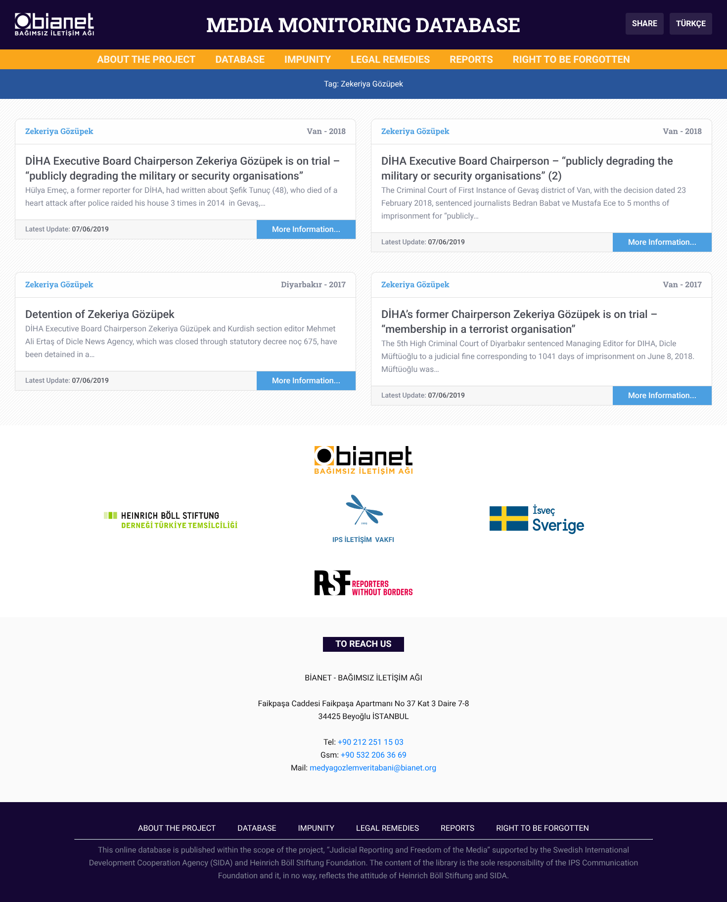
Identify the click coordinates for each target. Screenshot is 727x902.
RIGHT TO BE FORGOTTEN (571, 59)
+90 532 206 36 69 (374, 755)
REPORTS (471, 59)
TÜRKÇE (691, 23)
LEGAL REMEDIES (390, 59)
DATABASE (240, 59)
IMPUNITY (307, 59)
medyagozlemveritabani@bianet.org (373, 767)
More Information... (306, 229)
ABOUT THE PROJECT (146, 59)
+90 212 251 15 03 (371, 742)
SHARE (644, 23)
